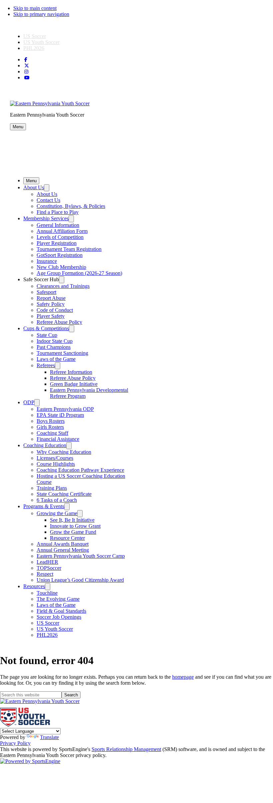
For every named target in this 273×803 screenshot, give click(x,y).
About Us (33, 187)
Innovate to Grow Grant (75, 526)
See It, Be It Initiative (72, 520)
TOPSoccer (49, 568)
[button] (18, 126)
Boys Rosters (51, 421)
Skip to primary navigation (41, 14)
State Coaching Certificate (64, 494)
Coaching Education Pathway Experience (80, 470)
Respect (45, 574)
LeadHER (47, 562)
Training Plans (52, 488)
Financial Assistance (58, 439)
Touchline (47, 593)
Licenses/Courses (55, 458)
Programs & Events (43, 506)
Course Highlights (56, 464)
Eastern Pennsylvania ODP (65, 409)
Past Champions (54, 347)
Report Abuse (51, 298)
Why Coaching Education (64, 452)
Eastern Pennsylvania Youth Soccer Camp (81, 556)
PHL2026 (33, 48)
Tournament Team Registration (69, 249)
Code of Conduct (55, 310)
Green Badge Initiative (74, 384)
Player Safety (51, 316)
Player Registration (57, 243)
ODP (28, 402)
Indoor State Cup (55, 341)
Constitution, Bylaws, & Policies (71, 206)
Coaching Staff (52, 433)
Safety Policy (51, 304)
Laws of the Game (56, 359)
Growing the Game (57, 513)
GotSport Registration (60, 255)
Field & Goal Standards (61, 611)
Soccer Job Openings (59, 617)
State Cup (47, 335)
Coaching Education (44, 445)
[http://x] (26, 65)
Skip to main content (35, 8)
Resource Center (67, 538)
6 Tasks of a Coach (57, 500)
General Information (58, 225)
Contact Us (48, 200)
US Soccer (34, 36)
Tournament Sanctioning (62, 353)
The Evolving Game (58, 599)
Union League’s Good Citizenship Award (80, 580)
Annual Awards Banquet (63, 544)
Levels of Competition (60, 237)
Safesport (46, 292)
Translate (49, 737)
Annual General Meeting (63, 550)
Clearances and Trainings (63, 286)
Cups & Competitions (46, 328)
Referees (46, 365)
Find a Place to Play (58, 212)
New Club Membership (61, 267)
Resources (34, 586)
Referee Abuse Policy (59, 322)
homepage (183, 677)
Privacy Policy (15, 743)
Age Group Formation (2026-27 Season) (79, 273)
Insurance (47, 261)
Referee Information (71, 372)
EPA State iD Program (60, 415)
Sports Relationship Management (126, 749)
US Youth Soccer (41, 42)
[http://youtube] (27, 77)
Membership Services (46, 218)
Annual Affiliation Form (62, 231)
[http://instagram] (26, 71)
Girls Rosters (50, 427)
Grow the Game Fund (73, 532)
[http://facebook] (25, 59)
